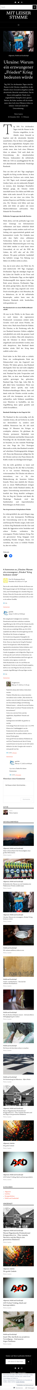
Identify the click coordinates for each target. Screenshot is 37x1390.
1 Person (14, 752)
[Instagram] (21, 2)
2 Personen (18, 775)
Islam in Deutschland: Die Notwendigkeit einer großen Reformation (17, 851)
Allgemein (11, 55)
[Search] (35, 7)
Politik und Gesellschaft (22, 55)
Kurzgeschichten (10, 1196)
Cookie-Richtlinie (20, 1382)
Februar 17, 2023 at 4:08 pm (23, 763)
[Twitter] (18, 2)
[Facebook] (15, 2)
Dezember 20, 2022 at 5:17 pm (18, 581)
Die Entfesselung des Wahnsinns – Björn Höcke (16, 1079)
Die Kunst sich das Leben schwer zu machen (16, 1048)
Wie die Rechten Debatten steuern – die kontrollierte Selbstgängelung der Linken (18, 1015)
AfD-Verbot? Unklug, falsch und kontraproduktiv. (18, 1177)
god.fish (11, 612)
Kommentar (26, 799)
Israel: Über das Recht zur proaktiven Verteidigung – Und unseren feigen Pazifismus (16, 1339)
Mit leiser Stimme (18, 15)
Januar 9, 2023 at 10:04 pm (17, 614)
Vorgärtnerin (16, 683)
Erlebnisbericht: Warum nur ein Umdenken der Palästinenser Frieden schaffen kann (17, 885)
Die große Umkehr (8, 1146)
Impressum (22, 1373)
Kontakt (13, 1373)
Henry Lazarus (18, 114)
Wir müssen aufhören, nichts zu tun (13, 950)
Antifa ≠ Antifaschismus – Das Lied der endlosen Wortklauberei (14, 982)
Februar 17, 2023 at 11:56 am (20, 685)
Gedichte (12, 1143)
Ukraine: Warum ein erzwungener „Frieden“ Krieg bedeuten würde (17, 918)
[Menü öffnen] (18, 25)
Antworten (6, 607)
